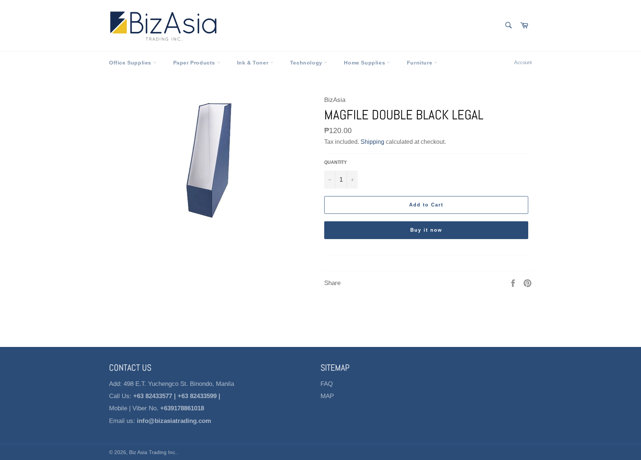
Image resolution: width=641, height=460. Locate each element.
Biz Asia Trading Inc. (153, 452)
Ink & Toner (253, 63)
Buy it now (426, 230)
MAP (327, 396)
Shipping (372, 142)
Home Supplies (365, 63)
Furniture (420, 63)
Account (523, 62)
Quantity (335, 162)
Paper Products (195, 63)
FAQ (326, 383)
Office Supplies (131, 63)
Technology (307, 63)
